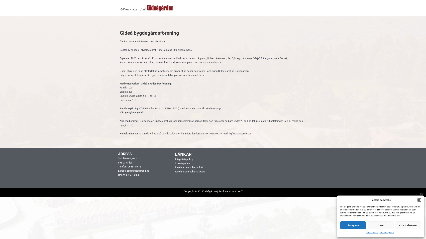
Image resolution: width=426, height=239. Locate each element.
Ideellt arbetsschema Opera (190, 171)
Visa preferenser (408, 225)
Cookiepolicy (182, 163)
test (422, 194)
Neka (381, 225)
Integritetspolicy (387, 233)
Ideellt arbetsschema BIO (189, 167)
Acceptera (353, 225)
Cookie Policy (372, 233)
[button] (419, 200)
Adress (125, 154)
